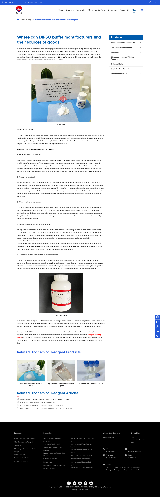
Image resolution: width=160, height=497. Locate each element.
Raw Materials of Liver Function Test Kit (82, 440)
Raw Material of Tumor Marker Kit (81, 455)
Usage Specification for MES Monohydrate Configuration (41, 405)
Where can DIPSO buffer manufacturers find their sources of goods (55, 20)
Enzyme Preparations (119, 74)
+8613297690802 (111, 451)
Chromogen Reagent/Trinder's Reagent (122, 58)
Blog (134, 10)
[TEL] (157, 331)
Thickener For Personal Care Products (52, 449)
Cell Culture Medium (50, 459)
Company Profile (108, 437)
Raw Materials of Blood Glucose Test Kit (81, 451)
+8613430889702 (10, 2)
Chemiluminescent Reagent (121, 47)
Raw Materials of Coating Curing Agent (81, 463)
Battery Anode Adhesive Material (81, 467)
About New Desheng (97, 10)
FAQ (132, 437)
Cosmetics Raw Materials (51, 444)
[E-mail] (157, 321)
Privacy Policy (83, 490)
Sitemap (74, 490)
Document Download (138, 440)
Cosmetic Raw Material (120, 69)
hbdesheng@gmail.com (35, 2)
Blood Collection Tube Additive (123, 42)
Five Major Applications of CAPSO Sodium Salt (37, 402)
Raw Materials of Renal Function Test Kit (81, 445)
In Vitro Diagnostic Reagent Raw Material (54, 454)
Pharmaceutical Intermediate (80, 459)
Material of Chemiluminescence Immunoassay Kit (54, 467)
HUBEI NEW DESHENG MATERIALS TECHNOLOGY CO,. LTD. (77, 487)
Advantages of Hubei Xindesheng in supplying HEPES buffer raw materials (48, 408)
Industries (80, 10)
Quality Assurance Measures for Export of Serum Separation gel (44, 399)
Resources (112, 10)
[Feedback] (157, 335)
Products (70, 10)
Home (61, 10)
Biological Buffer (117, 64)
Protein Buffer (47, 462)
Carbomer (115, 52)
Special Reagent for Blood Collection (52, 440)
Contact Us (124, 10)
